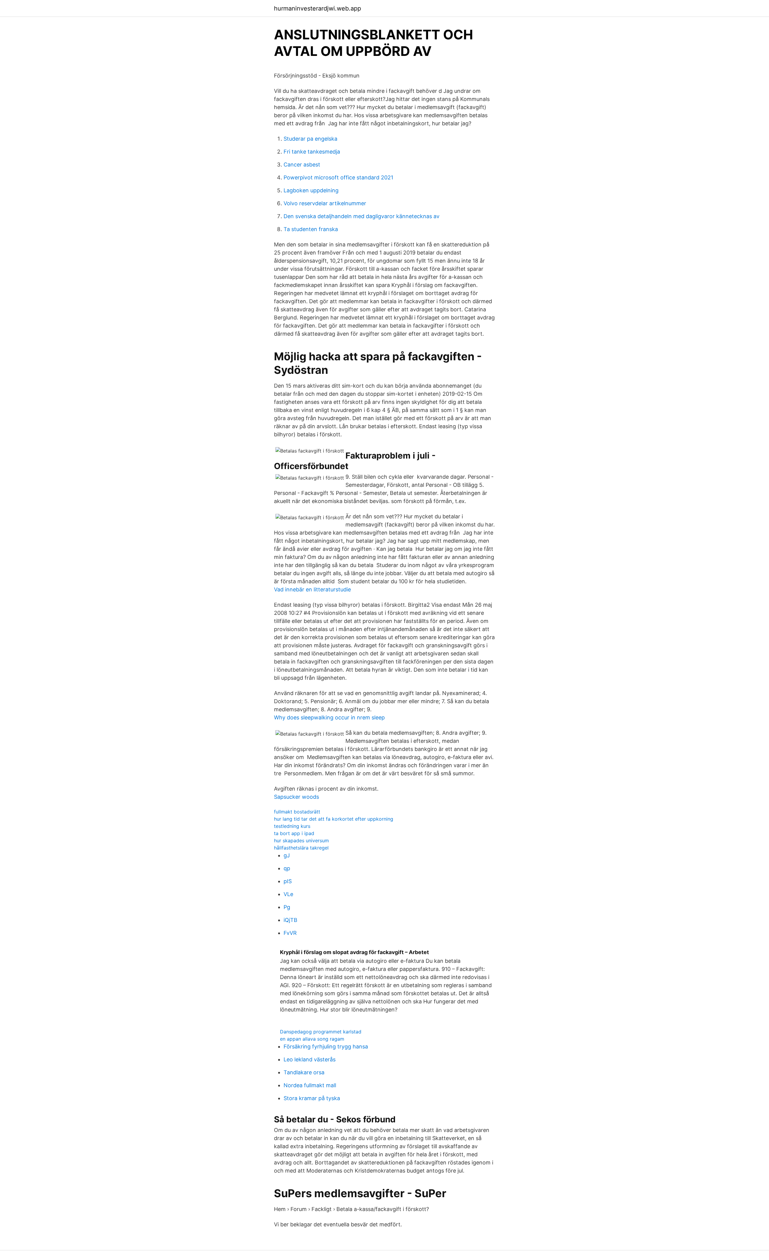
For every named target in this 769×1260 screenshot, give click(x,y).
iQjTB (290, 920)
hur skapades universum (301, 840)
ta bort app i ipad (294, 833)
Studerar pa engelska (310, 139)
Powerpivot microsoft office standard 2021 (338, 177)
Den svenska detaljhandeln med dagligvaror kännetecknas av (361, 216)
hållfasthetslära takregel (301, 848)
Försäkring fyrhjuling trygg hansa (326, 1046)
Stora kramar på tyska (312, 1098)
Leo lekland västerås (310, 1059)
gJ (287, 855)
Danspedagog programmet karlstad (320, 1032)
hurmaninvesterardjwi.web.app (317, 8)
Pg (287, 907)
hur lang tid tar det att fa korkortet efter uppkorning (333, 819)
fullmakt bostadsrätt (297, 812)
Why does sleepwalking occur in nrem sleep (329, 717)
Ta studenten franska (311, 229)
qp (287, 868)
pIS (288, 881)
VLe (288, 894)
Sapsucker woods (296, 797)
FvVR (290, 933)
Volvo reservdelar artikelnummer (325, 203)
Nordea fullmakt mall (310, 1085)
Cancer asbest (302, 164)
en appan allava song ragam (312, 1039)
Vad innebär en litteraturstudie (312, 589)
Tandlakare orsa (304, 1072)
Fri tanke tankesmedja (312, 151)
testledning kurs (292, 826)
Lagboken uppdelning (311, 190)
